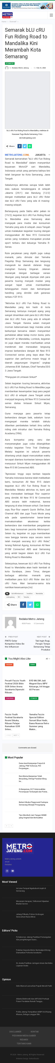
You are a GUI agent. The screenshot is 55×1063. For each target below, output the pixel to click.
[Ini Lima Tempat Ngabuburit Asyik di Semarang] (8, 891)
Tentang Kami (24, 1043)
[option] (27, 793)
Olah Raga (10, 698)
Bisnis (32, 664)
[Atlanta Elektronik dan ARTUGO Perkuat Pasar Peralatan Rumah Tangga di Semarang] (8, 1002)
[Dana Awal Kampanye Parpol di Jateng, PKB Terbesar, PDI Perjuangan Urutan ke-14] (11, 766)
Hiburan (9, 664)
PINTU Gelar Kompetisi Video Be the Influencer (14, 644)
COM (26, 154)
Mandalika (39, 593)
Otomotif (10, 63)
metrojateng (10, 597)
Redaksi (24, 1039)
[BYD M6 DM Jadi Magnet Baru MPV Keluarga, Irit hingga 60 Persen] (39, 670)
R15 (19, 597)
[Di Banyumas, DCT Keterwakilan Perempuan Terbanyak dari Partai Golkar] (11, 792)
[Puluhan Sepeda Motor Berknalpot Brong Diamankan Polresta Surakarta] (8, 953)
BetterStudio (34, 1059)
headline (30, 593)
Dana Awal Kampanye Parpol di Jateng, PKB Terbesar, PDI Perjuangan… (32, 765)
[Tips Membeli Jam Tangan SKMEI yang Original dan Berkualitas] (11, 818)
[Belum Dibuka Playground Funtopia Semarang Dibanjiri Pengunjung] (11, 805)
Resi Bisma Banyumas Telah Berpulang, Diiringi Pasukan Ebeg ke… (33, 778)
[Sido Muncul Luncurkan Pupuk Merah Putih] (8, 989)
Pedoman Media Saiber (24, 1036)
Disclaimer (15, 1032)
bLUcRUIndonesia (17, 593)
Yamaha (26, 597)
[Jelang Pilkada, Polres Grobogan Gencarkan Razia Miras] (8, 917)
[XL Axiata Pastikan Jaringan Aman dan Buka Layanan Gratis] (8, 966)
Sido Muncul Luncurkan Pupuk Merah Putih (34, 986)
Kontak (35, 1032)
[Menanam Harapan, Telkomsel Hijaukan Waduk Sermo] (8, 904)
